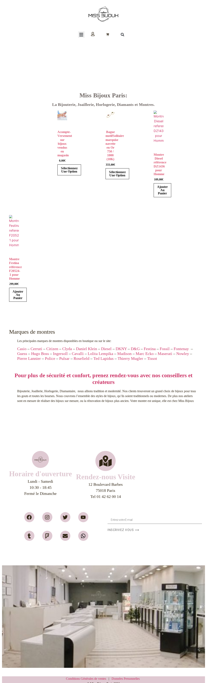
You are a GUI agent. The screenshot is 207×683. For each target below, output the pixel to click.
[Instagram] (47, 517)
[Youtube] (83, 517)
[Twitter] (65, 517)
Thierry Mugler (130, 358)
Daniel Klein (86, 348)
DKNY (121, 348)
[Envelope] (65, 536)
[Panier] (107, 34)
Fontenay (181, 348)
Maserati (165, 353)
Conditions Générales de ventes (87, 678)
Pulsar (64, 358)
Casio (21, 348)
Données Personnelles (126, 678)
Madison (124, 353)
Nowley (182, 353)
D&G (135, 348)
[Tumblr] (29, 536)
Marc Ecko (144, 353)
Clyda (67, 348)
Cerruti (36, 348)
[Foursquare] (47, 536)
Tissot (152, 358)
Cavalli (78, 353)
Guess (22, 353)
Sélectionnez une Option (69, 169)
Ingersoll (60, 353)
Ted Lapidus (103, 358)
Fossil (165, 348)
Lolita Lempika (100, 353)
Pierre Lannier (29, 358)
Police (50, 358)
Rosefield (81, 358)
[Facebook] (29, 517)
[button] (81, 34)
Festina (150, 348)
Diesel (106, 348)
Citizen (52, 348)
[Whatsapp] (83, 536)
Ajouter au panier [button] (162, 190)
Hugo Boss (40, 353)
